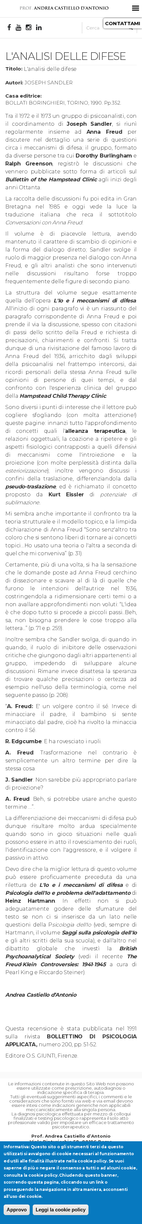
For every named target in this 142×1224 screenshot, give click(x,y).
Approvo (17, 1209)
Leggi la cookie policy (61, 1209)
